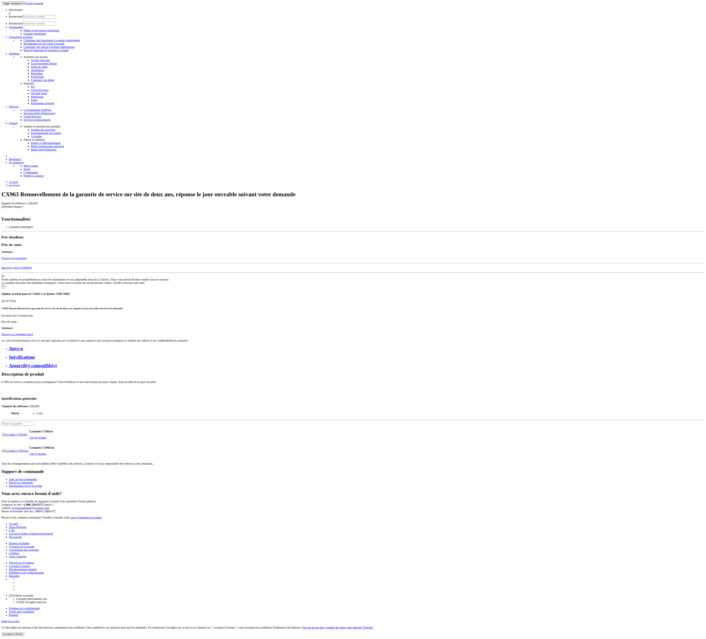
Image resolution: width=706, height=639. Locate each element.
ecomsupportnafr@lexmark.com (30, 508)
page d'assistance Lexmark (86, 517)
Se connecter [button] (16, 162)
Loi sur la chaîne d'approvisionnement (31, 533)
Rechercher (15, 16)
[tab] (357, 348)
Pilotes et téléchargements (46, 143)
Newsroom (15, 537)
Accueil (13, 182)
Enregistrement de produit (46, 133)
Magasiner (15, 159)
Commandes (31, 172)
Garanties (36, 136)
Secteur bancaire (40, 60)
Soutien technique (19, 543)
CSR (12, 530)
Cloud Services (40, 90)
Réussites (14, 576)
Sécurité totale (39, 93)
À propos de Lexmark (21, 546)
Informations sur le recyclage (25, 485)
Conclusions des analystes (24, 549)
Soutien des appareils (43, 129)
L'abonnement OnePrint (37, 109)
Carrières (14, 553)
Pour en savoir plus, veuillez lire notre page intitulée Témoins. (337, 627)
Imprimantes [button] (16, 27)
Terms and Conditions (21, 611)
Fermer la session (34, 175)
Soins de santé (39, 66)
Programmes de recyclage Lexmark (44, 43)
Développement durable (23, 569)
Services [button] (14, 106)
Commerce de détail (42, 80)
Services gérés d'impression (39, 113)
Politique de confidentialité (24, 608)
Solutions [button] (14, 53)
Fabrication (37, 76)
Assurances (37, 70)
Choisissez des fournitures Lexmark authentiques (52, 40)
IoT (33, 86)
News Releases (17, 527)
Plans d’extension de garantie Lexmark (46, 50)
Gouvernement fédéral (44, 63)
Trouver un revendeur (21, 562)
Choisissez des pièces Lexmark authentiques (49, 47)
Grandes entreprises (35, 33)
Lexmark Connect (19, 566)
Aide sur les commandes (23, 479)
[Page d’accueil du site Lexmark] (33, 3)
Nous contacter (17, 556)
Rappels (13, 615)
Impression (37, 96)
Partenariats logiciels (43, 103)
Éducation (37, 73)
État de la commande (21, 482)
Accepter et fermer (13, 634)
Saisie (34, 100)
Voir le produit (37, 437)
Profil (27, 169)
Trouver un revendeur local (17, 334)
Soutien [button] (13, 123)
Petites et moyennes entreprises (41, 30)
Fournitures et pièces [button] (21, 37)
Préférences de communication (26, 572)
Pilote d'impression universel (47, 146)
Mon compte (31, 165)
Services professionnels (37, 119)
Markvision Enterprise (44, 149)
